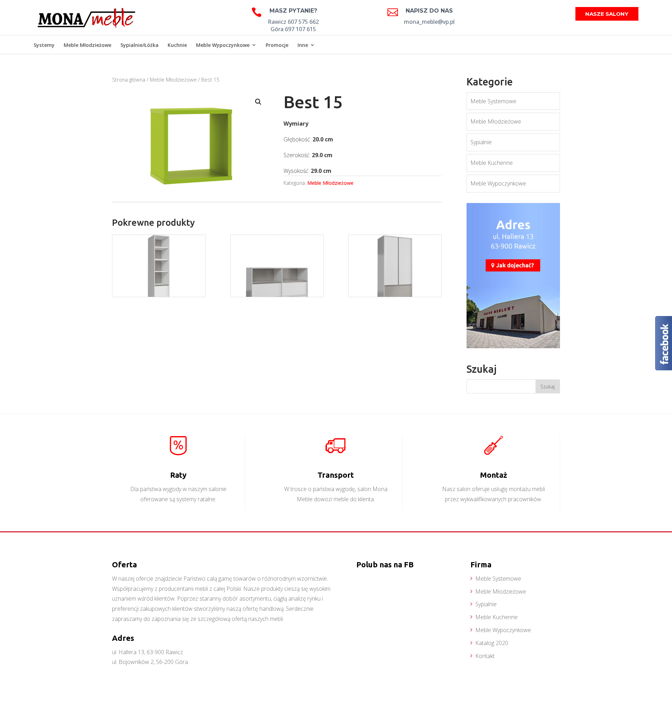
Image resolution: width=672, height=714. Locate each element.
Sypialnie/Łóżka (139, 45)
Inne (303, 45)
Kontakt (485, 656)
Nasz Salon (620, 45)
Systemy (44, 45)
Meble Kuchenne (491, 163)
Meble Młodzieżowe (87, 45)
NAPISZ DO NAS (429, 10)
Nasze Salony (606, 13)
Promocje (277, 45)
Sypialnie (481, 142)
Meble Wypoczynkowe (223, 45)
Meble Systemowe (493, 101)
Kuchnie (177, 45)
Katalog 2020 (491, 643)
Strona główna (128, 79)
